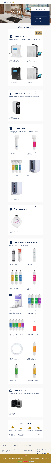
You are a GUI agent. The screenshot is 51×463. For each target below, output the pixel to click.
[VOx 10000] (17, 404)
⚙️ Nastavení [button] (31, 461)
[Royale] (34, 51)
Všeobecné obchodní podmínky (6, 450)
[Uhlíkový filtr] (17, 371)
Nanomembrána (31, 358)
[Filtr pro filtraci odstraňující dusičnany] (34, 277)
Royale (29, 60)
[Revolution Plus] (17, 73)
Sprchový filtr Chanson (15, 231)
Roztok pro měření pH (32, 334)
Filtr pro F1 (29, 264)
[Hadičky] (17, 349)
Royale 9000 (30, 82)
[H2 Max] (17, 108)
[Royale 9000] (34, 73)
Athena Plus (30, 175)
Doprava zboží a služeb (5, 447)
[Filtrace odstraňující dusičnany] (34, 142)
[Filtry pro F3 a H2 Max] (17, 277)
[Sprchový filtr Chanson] (17, 222)
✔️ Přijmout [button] (20, 461)
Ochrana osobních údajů (5, 451)
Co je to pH (26, 449)
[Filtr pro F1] (34, 255)
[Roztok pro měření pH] (34, 325)
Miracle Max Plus (13, 60)
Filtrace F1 (11, 152)
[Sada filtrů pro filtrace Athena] (34, 301)
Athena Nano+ (12, 198)
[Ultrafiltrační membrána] (34, 371)
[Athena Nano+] (17, 188)
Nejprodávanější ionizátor (28, 450)
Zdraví (25, 451)
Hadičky (11, 358)
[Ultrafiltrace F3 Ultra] (17, 166)
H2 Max (11, 117)
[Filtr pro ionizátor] (17, 255)
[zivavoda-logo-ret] (9, 1)
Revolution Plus (13, 82)
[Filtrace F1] (17, 142)
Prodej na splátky (4, 449)
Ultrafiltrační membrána (33, 380)
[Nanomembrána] (34, 349)
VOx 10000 (12, 413)
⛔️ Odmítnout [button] (25, 461)
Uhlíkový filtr (12, 380)
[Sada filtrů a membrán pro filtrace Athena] (17, 325)
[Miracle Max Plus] (17, 51)
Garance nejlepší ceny (39, 91)
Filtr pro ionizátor (13, 264)
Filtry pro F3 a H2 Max (14, 287)
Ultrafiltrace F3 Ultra (14, 175)
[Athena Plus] (34, 166)
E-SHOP (16, 445)
